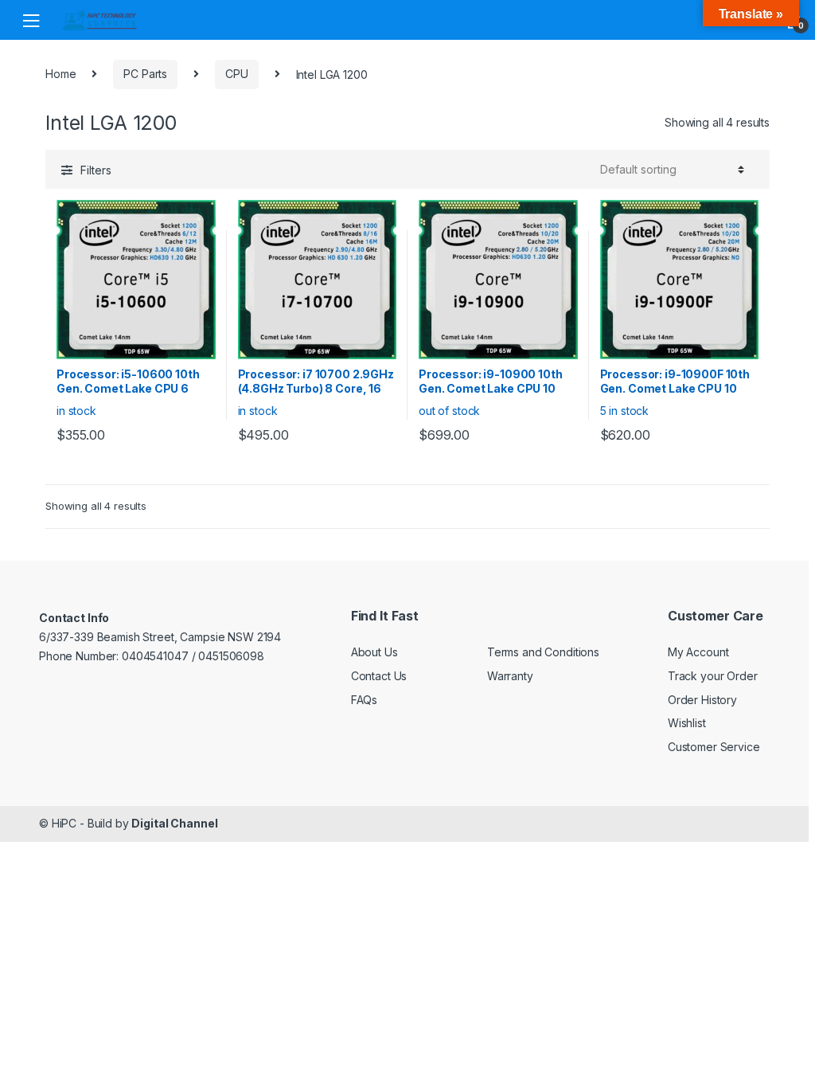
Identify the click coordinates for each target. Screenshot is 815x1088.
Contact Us (379, 676)
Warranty (510, 676)
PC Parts (145, 73)
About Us (374, 652)
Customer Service (714, 746)
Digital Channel (174, 823)
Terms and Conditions (543, 652)
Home (60, 73)
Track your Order (713, 676)
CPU (236, 73)
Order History (702, 699)
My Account (698, 652)
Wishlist (687, 723)
